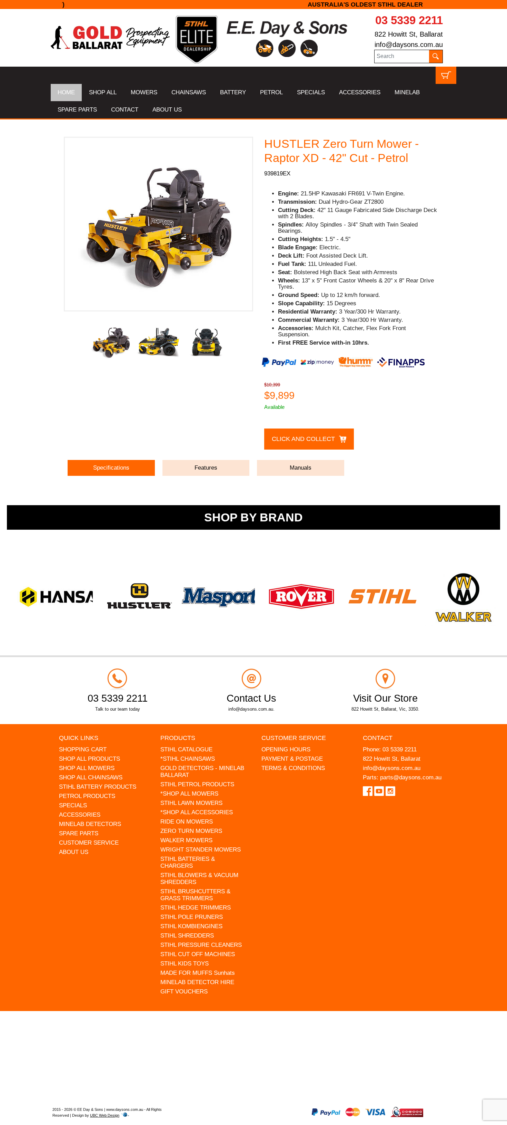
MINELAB (407, 92)
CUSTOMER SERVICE (89, 842)
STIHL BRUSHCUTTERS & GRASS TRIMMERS (195, 895)
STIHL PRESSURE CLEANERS (201, 945)
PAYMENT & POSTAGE (292, 759)
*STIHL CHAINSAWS (187, 759)
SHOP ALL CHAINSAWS (90, 777)
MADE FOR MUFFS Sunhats (197, 973)
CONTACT (124, 109)
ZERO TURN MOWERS (191, 831)
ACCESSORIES (359, 92)
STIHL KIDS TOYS (184, 963)
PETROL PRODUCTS (87, 796)
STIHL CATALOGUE (186, 749)
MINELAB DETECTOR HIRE (197, 982)
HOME (66, 92)
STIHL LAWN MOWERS (191, 803)
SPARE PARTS (77, 109)
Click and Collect (303, 438)
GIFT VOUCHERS (184, 991)
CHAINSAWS (188, 92)
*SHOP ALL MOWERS (189, 793)
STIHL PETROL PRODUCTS (197, 784)
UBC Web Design (104, 1115)
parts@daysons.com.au (410, 777)
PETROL (271, 92)
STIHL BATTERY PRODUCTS (97, 786)
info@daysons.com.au (409, 44)
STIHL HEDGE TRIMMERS (195, 907)
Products (177, 737)
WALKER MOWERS (186, 840)
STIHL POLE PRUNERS (191, 917)
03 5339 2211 (409, 20)
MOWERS (144, 92)
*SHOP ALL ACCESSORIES (196, 812)
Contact (377, 737)
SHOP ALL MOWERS (87, 768)
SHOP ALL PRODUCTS (89, 759)
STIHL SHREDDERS (187, 935)
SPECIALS (311, 92)
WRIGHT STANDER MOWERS (200, 849)
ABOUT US (167, 109)
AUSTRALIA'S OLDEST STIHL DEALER (253, 4)
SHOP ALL (103, 92)
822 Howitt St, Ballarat (409, 34)
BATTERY (233, 92)
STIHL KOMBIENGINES (191, 926)
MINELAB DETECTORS (90, 824)
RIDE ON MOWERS (186, 821)
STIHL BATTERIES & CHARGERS (187, 862)
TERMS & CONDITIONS (293, 768)
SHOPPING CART (83, 749)
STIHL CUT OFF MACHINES (197, 954)
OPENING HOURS (285, 749)
